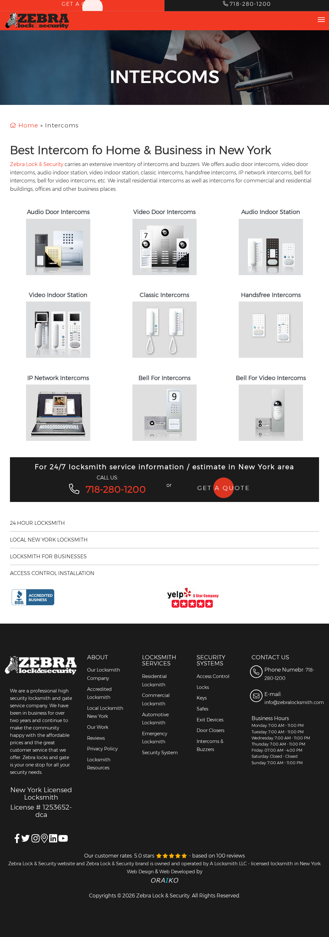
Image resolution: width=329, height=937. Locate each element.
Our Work (97, 727)
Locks (203, 687)
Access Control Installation (52, 573)
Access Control (213, 676)
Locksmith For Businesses (48, 556)
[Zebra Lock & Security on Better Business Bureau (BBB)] (87, 597)
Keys (202, 698)
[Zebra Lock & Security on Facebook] (17, 840)
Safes (202, 709)
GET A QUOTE (223, 488)
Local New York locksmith (49, 540)
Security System (160, 753)
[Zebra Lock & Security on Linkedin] (44, 840)
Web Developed (177, 872)
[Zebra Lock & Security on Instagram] (35, 840)
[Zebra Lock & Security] (37, 20)
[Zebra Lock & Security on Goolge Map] (53, 840)
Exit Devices (210, 720)
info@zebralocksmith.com (294, 702)
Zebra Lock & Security (36, 164)
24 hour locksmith (37, 523)
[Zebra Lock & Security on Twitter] (25, 840)
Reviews (96, 738)
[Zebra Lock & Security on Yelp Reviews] (242, 597)
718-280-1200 (116, 489)
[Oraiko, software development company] (164, 880)
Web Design (140, 872)
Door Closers (210, 730)
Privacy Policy (102, 749)
